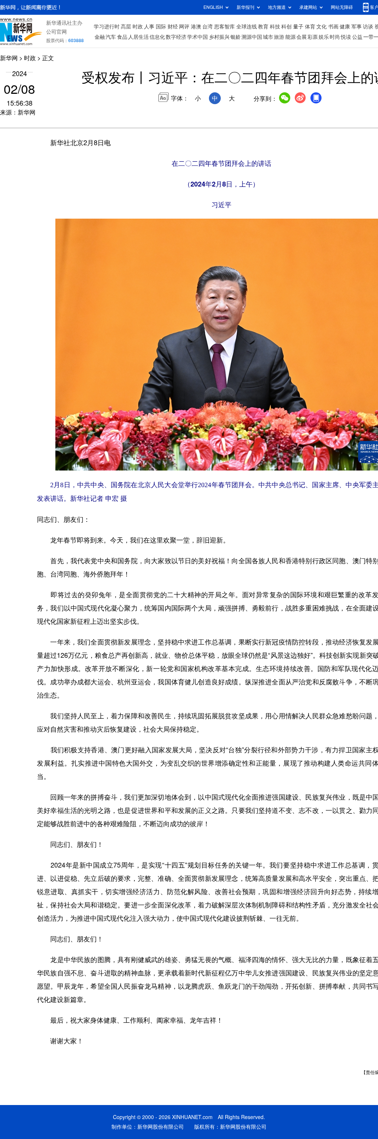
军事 (356, 26)
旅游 (279, 37)
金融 (99, 37)
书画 (333, 26)
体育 (310, 26)
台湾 (207, 26)
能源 (290, 37)
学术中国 (197, 37)
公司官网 (56, 31)
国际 (161, 26)
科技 (275, 26)
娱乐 (324, 37)
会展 (301, 37)
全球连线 (246, 26)
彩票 (312, 37)
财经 (173, 26)
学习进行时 (107, 26)
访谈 (368, 26)
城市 (268, 37)
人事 (149, 26)
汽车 (111, 37)
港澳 (196, 26)
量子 (298, 26)
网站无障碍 (342, 7)
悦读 (346, 37)
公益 (357, 37)
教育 (263, 26)
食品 (122, 37)
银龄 (235, 37)
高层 (126, 26)
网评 (184, 26)
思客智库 (224, 26)
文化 (321, 26)
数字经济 (176, 37)
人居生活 (138, 37)
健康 (345, 26)
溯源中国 (251, 37)
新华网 (9, 58)
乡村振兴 (219, 37)
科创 (286, 26)
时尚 (335, 37)
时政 (138, 26)
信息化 (157, 37)
